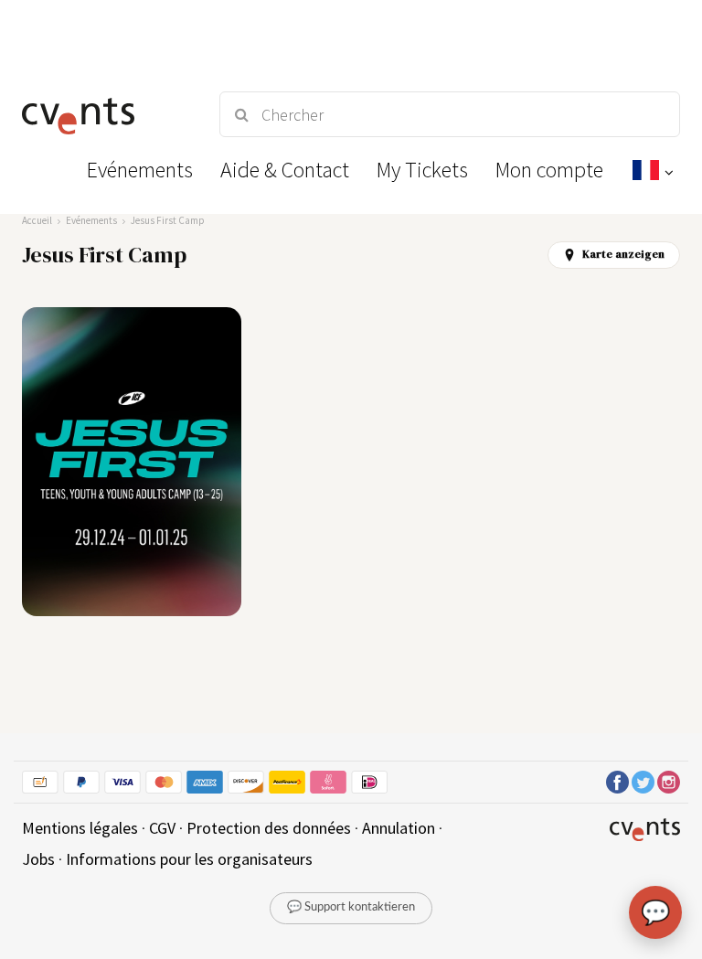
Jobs (38, 858)
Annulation (398, 827)
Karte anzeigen (623, 254)
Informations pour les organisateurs (189, 858)
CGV (162, 827)
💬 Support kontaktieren (351, 907)
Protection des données (268, 827)
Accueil (37, 220)
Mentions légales (80, 827)
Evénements (91, 220)
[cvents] (104, 114)
